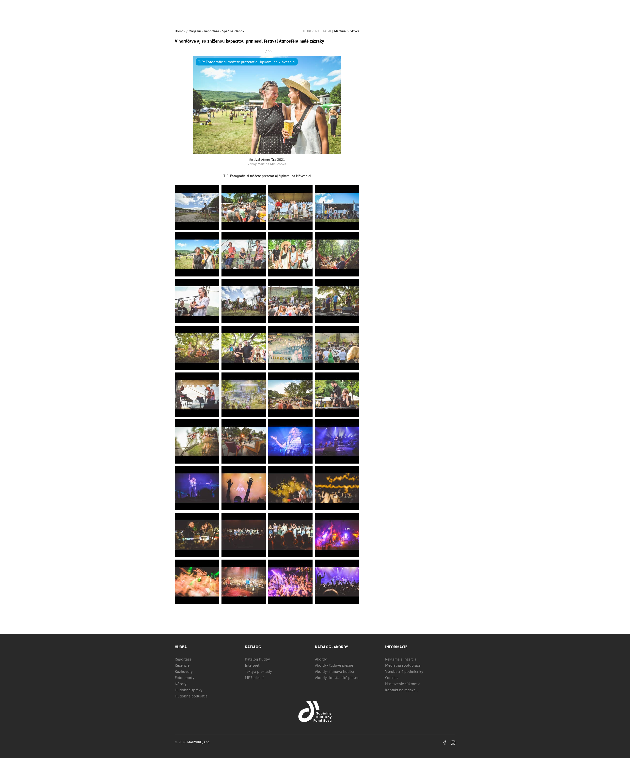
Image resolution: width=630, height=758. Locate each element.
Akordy (321, 659)
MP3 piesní (254, 677)
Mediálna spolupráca (403, 665)
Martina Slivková (346, 31)
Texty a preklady (258, 671)
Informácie (396, 646)
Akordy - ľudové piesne (334, 665)
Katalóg (253, 646)
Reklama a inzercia (400, 659)
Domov (180, 31)
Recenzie (182, 665)
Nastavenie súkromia (402, 683)
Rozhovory (183, 671)
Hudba (181, 646)
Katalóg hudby (257, 659)
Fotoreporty (184, 677)
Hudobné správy (188, 689)
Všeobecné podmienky (404, 671)
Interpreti (252, 665)
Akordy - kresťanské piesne (337, 677)
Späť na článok (233, 31)
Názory (180, 683)
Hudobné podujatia (191, 695)
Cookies (391, 677)
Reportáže (211, 31)
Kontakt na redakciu (402, 689)
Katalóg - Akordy (331, 646)
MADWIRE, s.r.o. (198, 742)
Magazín (195, 31)
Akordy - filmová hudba (334, 671)
